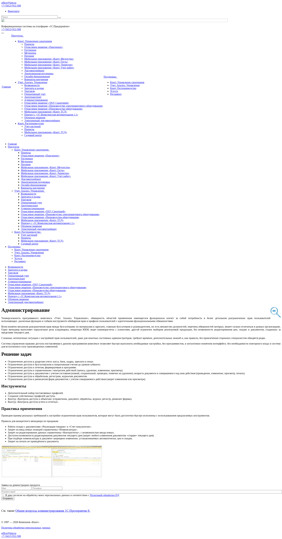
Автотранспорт (32, 97)
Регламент (116, 94)
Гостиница (30, 50)
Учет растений (32, 126)
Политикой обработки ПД (104, 495)
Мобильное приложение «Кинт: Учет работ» (49, 67)
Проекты (29, 44)
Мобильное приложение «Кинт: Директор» (48, 64)
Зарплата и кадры (34, 88)
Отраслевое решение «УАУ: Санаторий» (46, 103)
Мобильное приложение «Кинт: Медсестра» (49, 58)
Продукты (17, 35)
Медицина (30, 53)
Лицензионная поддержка (38, 73)
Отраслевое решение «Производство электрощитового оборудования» (63, 105)
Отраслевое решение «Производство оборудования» (53, 108)
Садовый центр (33, 135)
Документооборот (34, 70)
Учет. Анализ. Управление (32, 82)
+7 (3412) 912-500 (11, 5)
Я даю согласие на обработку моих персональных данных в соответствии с (62, 495)
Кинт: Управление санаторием (35, 41)
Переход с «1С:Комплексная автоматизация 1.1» (51, 114)
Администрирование (36, 100)
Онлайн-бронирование (37, 76)
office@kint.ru (8, 2)
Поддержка (111, 76)
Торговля (29, 91)
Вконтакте (13, 11)
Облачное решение (34, 117)
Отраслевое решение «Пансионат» (43, 47)
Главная (6, 86)
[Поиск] (59, 17)
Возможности (32, 85)
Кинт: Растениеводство (31, 123)
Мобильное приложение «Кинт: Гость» (46, 61)
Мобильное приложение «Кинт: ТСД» (45, 111)
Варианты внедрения (36, 79)
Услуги (114, 91)
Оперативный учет (35, 94)
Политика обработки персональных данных (25, 527)
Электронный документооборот (42, 120)
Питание (29, 56)
